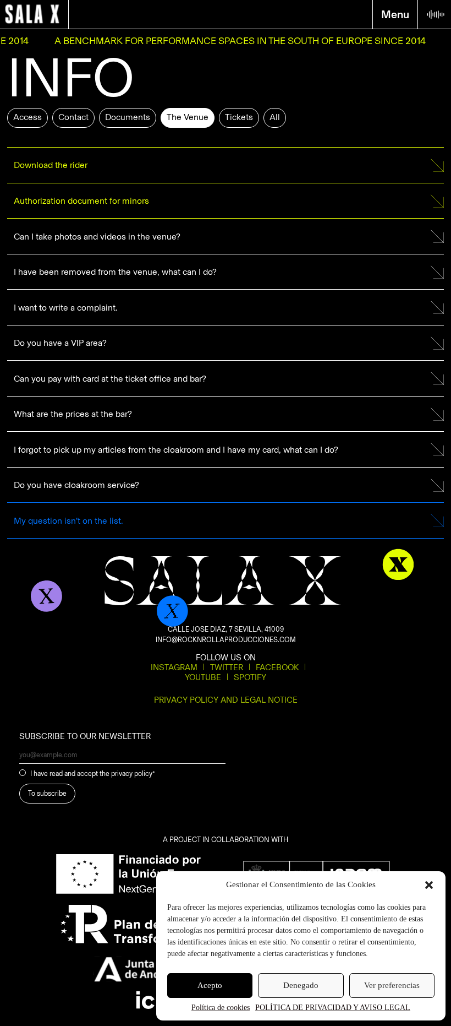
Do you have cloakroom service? (76, 485)
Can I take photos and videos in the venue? (97, 236)
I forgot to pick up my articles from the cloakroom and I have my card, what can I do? (176, 449)
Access (27, 117)
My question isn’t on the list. (68, 520)
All (275, 117)
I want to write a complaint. (66, 307)
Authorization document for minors (81, 201)
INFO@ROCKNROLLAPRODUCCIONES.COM (226, 640)
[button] (429, 885)
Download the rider (50, 165)
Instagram (174, 667)
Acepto (209, 985)
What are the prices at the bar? (73, 414)
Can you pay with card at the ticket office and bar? (110, 378)
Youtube (203, 677)
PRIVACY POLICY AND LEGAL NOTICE (226, 700)
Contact (73, 117)
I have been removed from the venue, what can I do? (115, 272)
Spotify (250, 677)
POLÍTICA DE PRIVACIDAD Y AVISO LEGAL (332, 1007)
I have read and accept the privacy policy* (92, 773)
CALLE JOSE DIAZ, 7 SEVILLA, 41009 (226, 629)
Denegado (300, 985)
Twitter (226, 667)
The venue (187, 117)
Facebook (277, 667)
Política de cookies (220, 1007)
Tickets (239, 117)
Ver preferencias (392, 985)
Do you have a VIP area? (60, 343)
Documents (127, 117)
